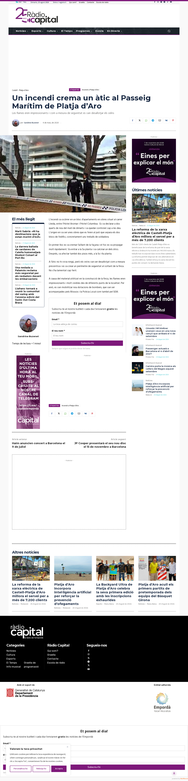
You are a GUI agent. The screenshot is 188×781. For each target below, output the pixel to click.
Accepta (59, 768)
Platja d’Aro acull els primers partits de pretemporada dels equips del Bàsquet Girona (155, 592)
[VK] (166, 120)
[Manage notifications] (174, 773)
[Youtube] (170, 2)
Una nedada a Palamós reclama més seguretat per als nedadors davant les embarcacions (28, 273)
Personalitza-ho (21, 768)
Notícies (18, 228)
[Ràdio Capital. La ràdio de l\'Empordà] (37, 16)
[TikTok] (167, 2)
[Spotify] (161, 2)
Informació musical (154, 325)
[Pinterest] (173, 120)
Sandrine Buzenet (31, 123)
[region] (38, 759)
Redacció (142, 225)
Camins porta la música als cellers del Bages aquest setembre (161, 369)
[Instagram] (158, 2)
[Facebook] (154, 2)
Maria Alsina (109, 604)
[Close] (67, 747)
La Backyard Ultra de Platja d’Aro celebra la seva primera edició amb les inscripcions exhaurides (115, 592)
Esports (99, 604)
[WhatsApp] (146, 120)
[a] (64, 632)
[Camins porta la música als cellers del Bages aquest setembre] (137, 368)
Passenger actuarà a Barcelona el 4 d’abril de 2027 (159, 351)
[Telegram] (164, 2)
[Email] (159, 120)
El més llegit (23, 219)
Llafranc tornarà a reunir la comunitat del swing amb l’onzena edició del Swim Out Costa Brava (27, 295)
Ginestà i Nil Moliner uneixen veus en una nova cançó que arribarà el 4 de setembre (161, 332)
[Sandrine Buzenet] (16, 123)
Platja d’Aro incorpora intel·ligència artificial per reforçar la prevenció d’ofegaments (160, 387)
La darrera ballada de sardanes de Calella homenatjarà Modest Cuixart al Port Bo (27, 252)
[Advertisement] (94, 58)
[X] (139, 120)
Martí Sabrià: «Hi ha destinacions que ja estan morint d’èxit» (28, 234)
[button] (169, 31)
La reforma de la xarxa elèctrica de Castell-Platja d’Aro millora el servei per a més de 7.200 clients (153, 235)
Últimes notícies (147, 190)
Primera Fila (150, 339)
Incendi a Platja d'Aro (90, 90)
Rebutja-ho (41, 768)
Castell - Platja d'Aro (20, 90)
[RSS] (88, 658)
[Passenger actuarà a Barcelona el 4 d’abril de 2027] (137, 350)
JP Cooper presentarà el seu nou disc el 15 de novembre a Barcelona (100, 445)
